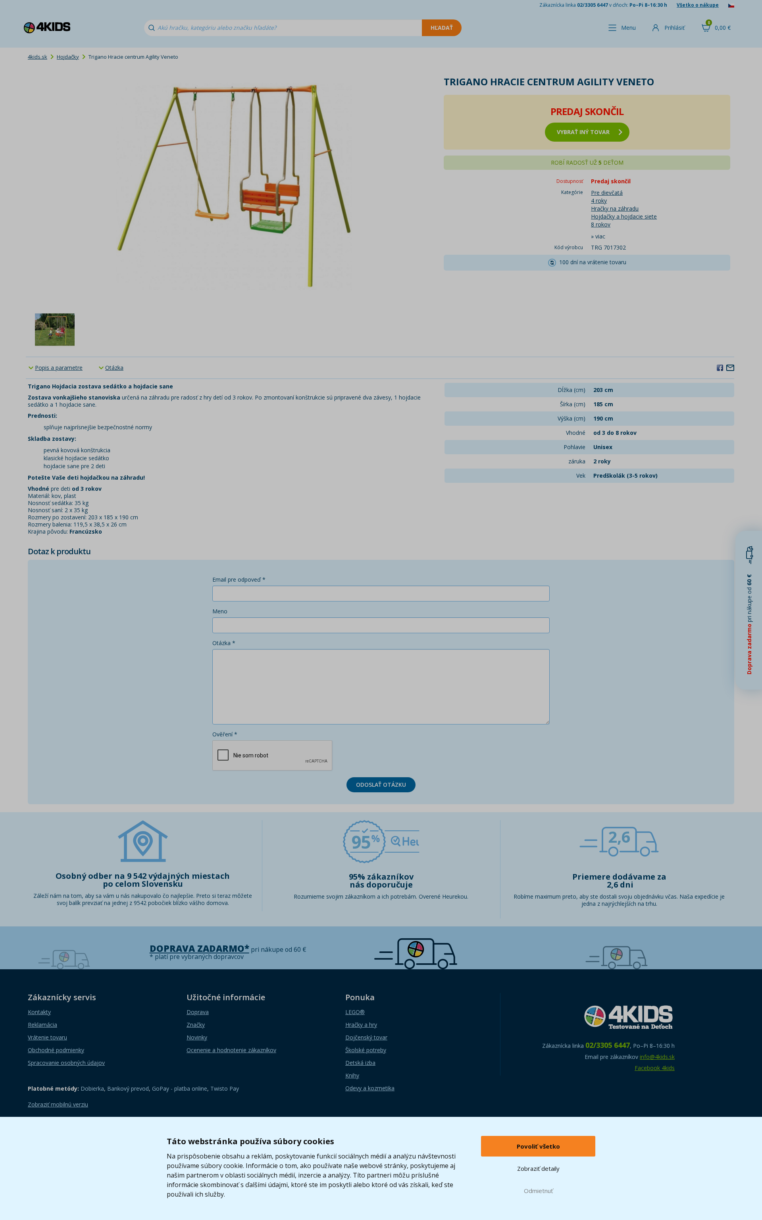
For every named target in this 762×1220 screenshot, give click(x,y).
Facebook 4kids (655, 1068)
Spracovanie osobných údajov (66, 1062)
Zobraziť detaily (538, 1168)
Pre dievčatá (607, 192)
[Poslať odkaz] (730, 367)
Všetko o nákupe (698, 5)
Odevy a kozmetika (369, 1088)
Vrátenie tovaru (47, 1037)
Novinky (197, 1037)
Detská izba (360, 1062)
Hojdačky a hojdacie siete (624, 216)
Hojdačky (68, 56)
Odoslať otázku (381, 784)
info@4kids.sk (657, 1057)
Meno (219, 611)
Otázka (114, 367)
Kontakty (39, 1012)
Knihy (352, 1075)
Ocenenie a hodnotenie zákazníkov (231, 1050)
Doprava (198, 1012)
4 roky (599, 200)
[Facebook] (720, 367)
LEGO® (355, 1012)
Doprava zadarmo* (199, 948)
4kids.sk (37, 56)
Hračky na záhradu (615, 208)
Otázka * (223, 643)
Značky (196, 1024)
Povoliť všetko (538, 1146)
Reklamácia (42, 1024)
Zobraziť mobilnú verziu (58, 1104)
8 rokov (600, 224)
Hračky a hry (361, 1024)
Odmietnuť (538, 1191)
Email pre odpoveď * (239, 579)
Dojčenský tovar (366, 1037)
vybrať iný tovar (583, 132)
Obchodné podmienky (56, 1050)
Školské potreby (365, 1050)
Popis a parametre (59, 367)
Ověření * (224, 734)
